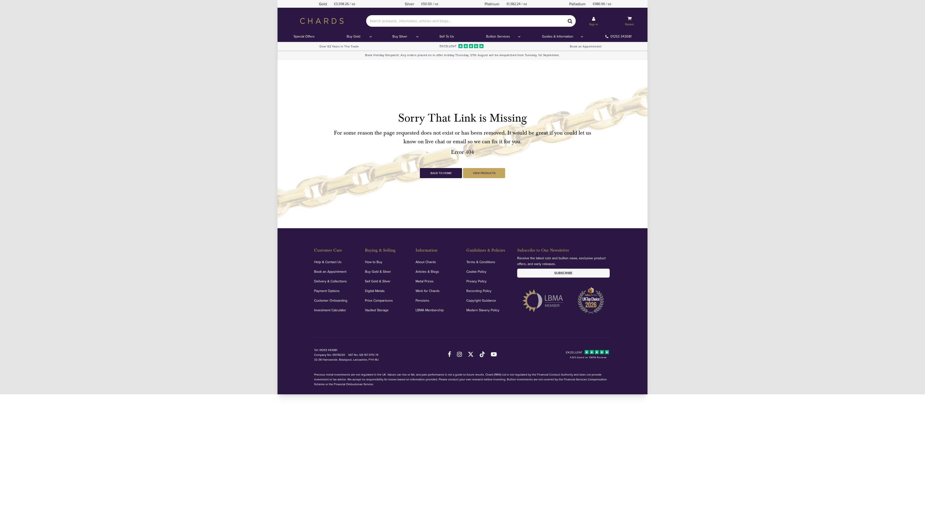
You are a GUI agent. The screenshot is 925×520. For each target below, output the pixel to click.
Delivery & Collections (330, 281)
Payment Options (327, 290)
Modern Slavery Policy (482, 310)
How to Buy (373, 262)
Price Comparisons (379, 300)
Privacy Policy (476, 281)
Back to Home (441, 173)
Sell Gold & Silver (377, 281)
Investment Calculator (330, 310)
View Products (484, 173)
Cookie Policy (476, 271)
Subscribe (563, 273)
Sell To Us (446, 36)
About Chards (426, 262)
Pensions (422, 300)
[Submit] (570, 21)
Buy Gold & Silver (378, 271)
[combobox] (471, 21)
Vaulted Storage (377, 310)
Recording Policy (478, 290)
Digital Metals (375, 290)
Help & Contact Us (328, 262)
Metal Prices (425, 281)
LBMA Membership (430, 310)
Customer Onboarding (330, 300)
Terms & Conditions (480, 262)
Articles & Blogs (427, 271)
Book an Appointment (585, 46)
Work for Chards (428, 290)
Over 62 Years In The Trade (339, 46)
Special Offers (304, 36)
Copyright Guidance (481, 300)
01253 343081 (621, 36)
